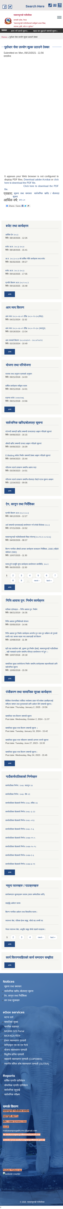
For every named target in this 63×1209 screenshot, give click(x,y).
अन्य (9, 294)
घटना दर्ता (8, 1017)
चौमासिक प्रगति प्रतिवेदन (16, 1085)
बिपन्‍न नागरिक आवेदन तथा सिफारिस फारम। (21, 912)
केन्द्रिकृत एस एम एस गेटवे (16, 1045)
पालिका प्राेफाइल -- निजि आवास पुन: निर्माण (21, 609)
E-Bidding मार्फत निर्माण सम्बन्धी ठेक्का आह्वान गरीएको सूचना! (28, 455)
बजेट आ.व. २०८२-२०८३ (14, 270)
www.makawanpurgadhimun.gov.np (28, 1140)
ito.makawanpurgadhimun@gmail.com (21, 1134)
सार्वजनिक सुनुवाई (12, 1089)
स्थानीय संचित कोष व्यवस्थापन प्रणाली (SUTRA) (26, 1063)
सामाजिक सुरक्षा (11, 1021)
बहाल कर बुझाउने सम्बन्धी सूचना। (39, 31)
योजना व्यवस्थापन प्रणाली (15, 1049)
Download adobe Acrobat (37, 179)
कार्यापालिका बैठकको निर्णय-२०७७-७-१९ (20, 864)
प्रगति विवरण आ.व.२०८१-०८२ (17, 282)
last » (49, 580)
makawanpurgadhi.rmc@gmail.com (20, 1130)
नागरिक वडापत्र (11, 1026)
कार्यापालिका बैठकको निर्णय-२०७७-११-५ (20, 838)
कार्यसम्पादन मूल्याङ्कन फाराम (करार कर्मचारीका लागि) (25, 894)
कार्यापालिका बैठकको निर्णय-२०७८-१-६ (19, 829)
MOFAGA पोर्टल (12, 1035)
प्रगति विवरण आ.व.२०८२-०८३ (17, 513)
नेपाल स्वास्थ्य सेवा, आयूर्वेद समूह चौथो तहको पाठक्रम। (25, 929)
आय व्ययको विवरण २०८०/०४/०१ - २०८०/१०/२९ (24, 340)
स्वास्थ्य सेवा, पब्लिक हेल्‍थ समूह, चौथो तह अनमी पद (24, 920)
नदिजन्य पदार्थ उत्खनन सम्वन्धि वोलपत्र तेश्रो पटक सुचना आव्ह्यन (29, 479)
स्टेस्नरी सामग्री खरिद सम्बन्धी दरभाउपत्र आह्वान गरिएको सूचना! (28, 431)
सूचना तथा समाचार (23, 193)
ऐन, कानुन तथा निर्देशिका (15, 995)
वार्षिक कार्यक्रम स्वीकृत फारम (16, 386)
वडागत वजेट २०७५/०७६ (14, 398)
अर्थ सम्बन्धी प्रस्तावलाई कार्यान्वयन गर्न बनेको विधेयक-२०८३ (27, 525)
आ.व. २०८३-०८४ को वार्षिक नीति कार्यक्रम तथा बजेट (25, 258)
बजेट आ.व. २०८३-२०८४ (14, 246)
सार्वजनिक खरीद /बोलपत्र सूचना (18, 991)
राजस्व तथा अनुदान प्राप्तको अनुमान (18, 374)
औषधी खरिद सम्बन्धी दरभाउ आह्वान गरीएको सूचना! (23, 443)
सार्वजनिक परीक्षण (12, 1094)
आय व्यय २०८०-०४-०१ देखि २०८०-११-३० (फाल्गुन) (25, 328)
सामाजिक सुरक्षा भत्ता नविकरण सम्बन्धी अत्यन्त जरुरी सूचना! (26, 740)
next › (36, 580)
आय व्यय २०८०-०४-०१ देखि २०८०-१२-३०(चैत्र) (24, 316)
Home (4, 37)
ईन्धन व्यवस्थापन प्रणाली (15, 1040)
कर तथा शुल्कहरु (12, 1000)
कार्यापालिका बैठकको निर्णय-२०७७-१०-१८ (20, 846)
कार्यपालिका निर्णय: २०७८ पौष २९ (17, 794)
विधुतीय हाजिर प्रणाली (14, 1054)
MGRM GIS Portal (14, 1031)
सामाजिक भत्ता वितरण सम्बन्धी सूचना (18, 716)
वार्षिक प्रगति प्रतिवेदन (14, 1080)
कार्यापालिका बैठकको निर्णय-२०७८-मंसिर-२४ (21, 803)
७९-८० (22, 200)
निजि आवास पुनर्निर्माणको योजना (16, 621)
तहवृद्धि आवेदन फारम (12, 903)
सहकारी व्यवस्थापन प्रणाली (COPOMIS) (23, 1059)
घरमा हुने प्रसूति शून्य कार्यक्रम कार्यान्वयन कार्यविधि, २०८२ (26, 564)
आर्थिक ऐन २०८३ (11, 234)
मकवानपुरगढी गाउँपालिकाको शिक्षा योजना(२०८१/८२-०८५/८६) (28, 537)
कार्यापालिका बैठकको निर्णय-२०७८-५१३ (19, 820)
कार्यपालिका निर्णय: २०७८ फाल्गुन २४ (19, 785)
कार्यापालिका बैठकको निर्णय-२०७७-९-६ (19, 855)
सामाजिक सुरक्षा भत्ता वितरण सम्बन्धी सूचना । (21, 728)
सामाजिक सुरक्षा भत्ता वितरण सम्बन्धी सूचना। (21, 752)
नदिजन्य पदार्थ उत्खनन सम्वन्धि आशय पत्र (20, 467)
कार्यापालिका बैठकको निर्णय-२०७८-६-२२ (20, 811)
